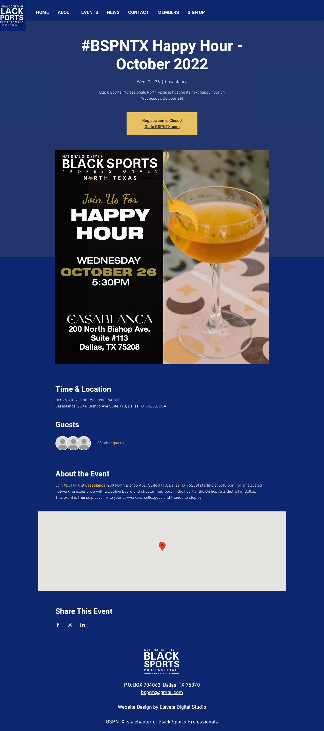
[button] (65, 12)
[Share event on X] (70, 625)
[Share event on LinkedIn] (82, 625)
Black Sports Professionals (188, 722)
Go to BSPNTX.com (162, 126)
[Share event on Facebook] (57, 625)
